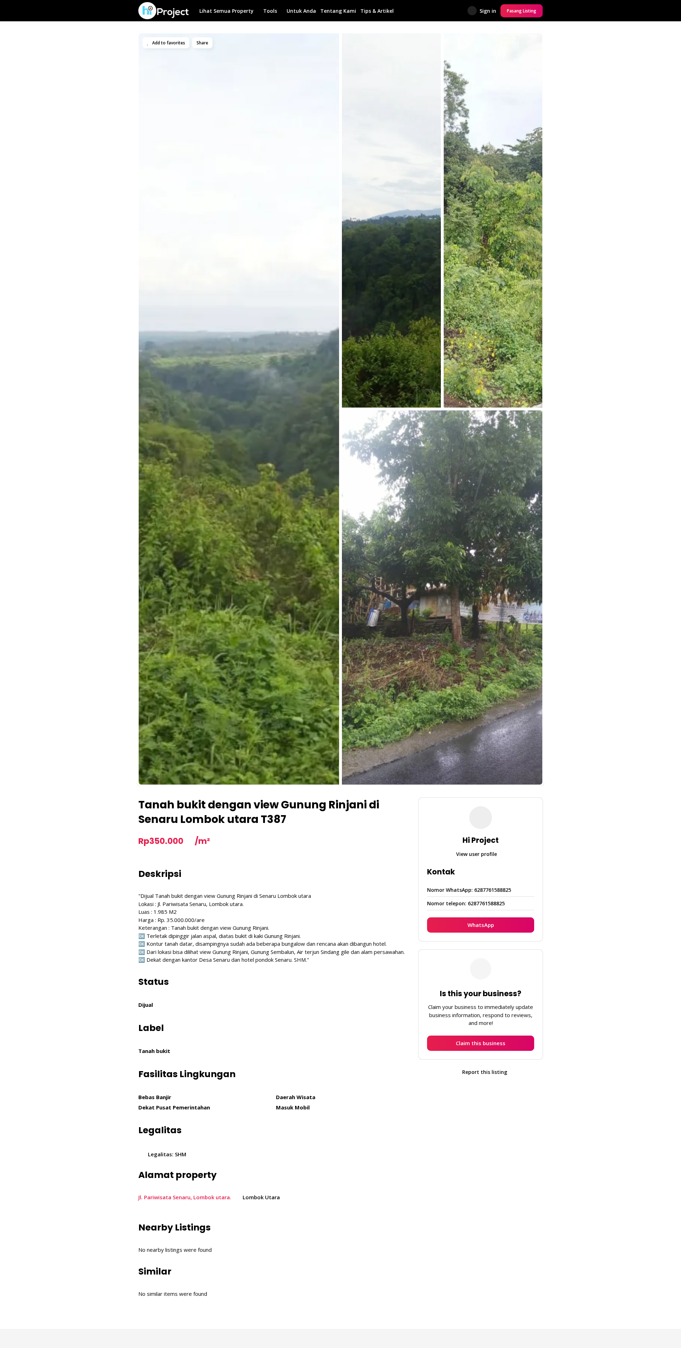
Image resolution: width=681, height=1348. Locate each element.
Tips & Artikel (377, 10)
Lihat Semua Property (226, 10)
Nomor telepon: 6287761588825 (466, 903)
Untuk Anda (301, 10)
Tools (270, 10)
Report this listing (484, 1072)
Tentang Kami (338, 10)
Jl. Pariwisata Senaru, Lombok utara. (184, 1197)
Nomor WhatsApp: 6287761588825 (469, 889)
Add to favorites (168, 43)
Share (202, 43)
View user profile (477, 854)
